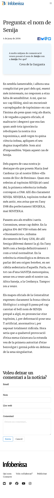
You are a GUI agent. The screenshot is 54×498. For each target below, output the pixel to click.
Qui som (7, 473)
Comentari (8, 416)
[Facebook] (16, 483)
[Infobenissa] (12, 3)
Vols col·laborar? (24, 473)
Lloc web (7, 405)
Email (6, 384)
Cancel (19, 439)
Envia (8, 439)
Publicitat (42, 473)
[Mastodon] (10, 483)
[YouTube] (23, 483)
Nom (5, 395)
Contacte (7, 476)
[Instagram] (30, 483)
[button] (50, 3)
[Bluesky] (4, 483)
